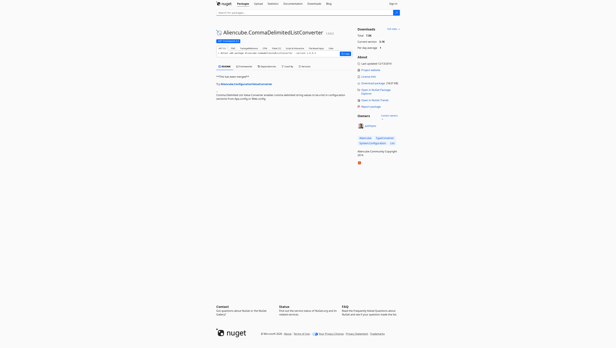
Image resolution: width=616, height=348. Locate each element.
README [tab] (226, 66)
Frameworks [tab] (245, 66)
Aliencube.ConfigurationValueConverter (246, 84)
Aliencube (365, 138)
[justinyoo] (361, 126)
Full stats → (393, 28)
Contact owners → (389, 117)
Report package (371, 106)
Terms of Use (302, 334)
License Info (368, 76)
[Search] (396, 13)
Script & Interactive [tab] (295, 48)
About (287, 334)
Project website (370, 70)
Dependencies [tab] (268, 66)
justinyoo (370, 126)
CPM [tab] (265, 48)
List (392, 143)
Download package (373, 83)
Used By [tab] (288, 66)
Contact (222, 306)
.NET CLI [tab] (222, 48)
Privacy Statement (357, 334)
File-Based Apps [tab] (316, 48)
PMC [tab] (233, 48)
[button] (345, 54)
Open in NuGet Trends (375, 100)
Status (284, 306)
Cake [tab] (331, 48)
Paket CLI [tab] (276, 48)
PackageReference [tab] (249, 48)
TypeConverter (385, 138)
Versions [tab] (306, 66)
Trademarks (377, 334)
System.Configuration (372, 143)
